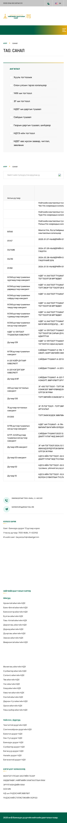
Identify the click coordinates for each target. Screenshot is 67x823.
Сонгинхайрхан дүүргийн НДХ (17, 729)
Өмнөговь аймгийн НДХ (14, 666)
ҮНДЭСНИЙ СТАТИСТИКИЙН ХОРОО (20, 797)
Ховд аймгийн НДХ (12, 688)
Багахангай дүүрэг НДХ (14, 759)
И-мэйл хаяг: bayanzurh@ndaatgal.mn (21, 537)
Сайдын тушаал (22, 117)
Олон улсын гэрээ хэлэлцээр (30, 85)
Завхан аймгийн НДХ (13, 637)
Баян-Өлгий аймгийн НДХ (15, 607)
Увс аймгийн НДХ (11, 684)
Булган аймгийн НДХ (13, 616)
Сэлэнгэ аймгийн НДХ (13, 675)
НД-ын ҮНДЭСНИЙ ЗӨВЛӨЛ (16, 793)
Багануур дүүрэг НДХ (13, 751)
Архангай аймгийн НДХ (14, 603)
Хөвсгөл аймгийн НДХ (13, 692)
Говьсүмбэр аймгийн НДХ (15, 709)
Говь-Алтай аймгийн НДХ (15, 620)
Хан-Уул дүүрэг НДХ (12, 738)
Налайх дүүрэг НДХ (12, 755)
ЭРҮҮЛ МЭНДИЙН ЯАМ (14, 784)
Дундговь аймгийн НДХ (14, 633)
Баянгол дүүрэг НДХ (12, 733)
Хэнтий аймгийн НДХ (13, 697)
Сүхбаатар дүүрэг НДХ (14, 746)
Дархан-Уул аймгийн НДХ (15, 701)
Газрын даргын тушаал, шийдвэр (32, 125)
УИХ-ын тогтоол (23, 93)
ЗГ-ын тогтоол (22, 101)
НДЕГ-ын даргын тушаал (27, 109)
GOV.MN (7, 789)
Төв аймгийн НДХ (11, 679)
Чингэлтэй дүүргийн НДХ (15, 725)
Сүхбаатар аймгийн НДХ (15, 671)
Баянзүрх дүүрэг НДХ (13, 742)
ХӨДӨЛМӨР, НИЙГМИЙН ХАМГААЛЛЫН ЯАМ (24, 780)
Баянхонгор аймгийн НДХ (15, 611)
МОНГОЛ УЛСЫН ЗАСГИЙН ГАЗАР (19, 776)
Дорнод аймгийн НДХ (13, 629)
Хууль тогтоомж (23, 77)
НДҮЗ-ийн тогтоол (24, 133)
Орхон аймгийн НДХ (12, 705)
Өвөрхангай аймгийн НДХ (15, 642)
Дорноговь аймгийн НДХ (15, 624)
